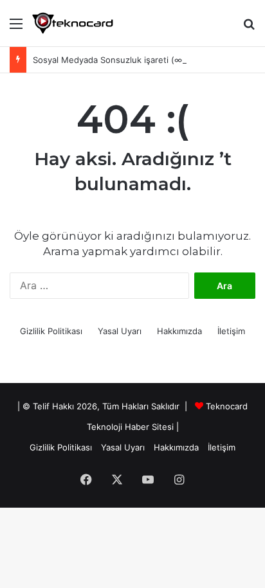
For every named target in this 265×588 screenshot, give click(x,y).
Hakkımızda (179, 331)
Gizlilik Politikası (51, 331)
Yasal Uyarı (120, 331)
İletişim (231, 331)
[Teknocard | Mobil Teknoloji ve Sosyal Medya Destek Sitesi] (72, 23)
